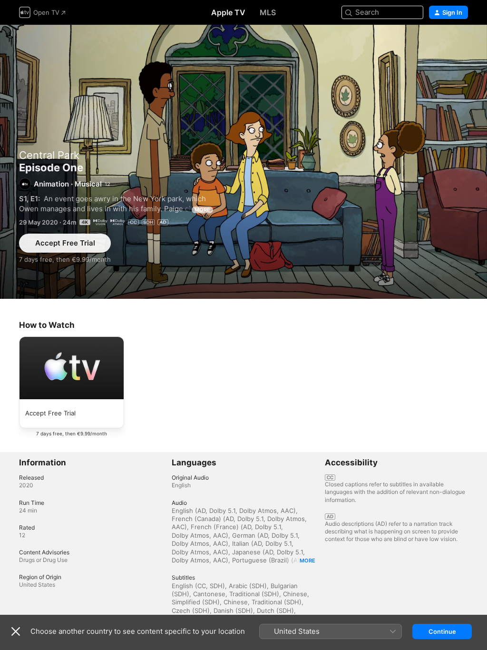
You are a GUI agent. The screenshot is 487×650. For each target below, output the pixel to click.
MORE (202, 210)
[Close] (15, 631)
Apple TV (228, 12)
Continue (442, 631)
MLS (268, 12)
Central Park (49, 155)
